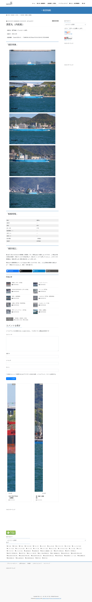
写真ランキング (67, 39)
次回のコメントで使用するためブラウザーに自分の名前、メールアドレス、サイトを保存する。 (32, 374)
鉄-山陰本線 (20, 558)
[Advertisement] (75, 53)
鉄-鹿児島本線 (30, 558)
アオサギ (28, 546)
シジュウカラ (77, 546)
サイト (8, 367)
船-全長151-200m (24, 555)
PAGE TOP (88, 582)
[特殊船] (39, 437)
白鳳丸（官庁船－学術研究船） (19, 303)
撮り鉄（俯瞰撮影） (47, 550)
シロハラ (11, 548)
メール (8, 360)
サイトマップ (47, 563)
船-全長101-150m (12, 555)
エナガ (43, 546)
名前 (8, 353)
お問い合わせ (22, 563)
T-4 (21, 546)
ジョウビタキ (20, 548)
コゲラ (68, 546)
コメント (9, 334)
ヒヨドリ (45, 548)
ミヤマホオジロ (63, 548)
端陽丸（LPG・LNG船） (17, 282)
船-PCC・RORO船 (71, 550)
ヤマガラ (10, 550)
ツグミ (37, 548)
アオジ (36, 546)
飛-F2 (39, 558)
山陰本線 (28, 550)
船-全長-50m (66, 553)
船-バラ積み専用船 (44, 553)
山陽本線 (36, 550)
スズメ (29, 548)
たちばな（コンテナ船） (44, 303)
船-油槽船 (82, 555)
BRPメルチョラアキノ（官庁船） (19, 310)
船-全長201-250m (36, 555)
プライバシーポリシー (12, 563)
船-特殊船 (11, 558)
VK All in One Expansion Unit (55, 598)
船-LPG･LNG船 (59, 550)
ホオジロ (53, 548)
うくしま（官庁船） (43, 289)
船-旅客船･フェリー (71, 555)
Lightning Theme (45, 598)
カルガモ (51, 546)
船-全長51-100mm (18, 319)
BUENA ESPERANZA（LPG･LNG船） (20, 289)
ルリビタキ (19, 550)
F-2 (9, 546)
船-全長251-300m (49, 555)
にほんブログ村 (68, 34)
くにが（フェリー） (43, 282)
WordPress (38, 598)
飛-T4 (45, 558)
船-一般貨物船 (56, 553)
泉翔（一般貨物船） (16, 296)
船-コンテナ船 (32, 553)
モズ (79, 548)
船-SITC (22, 553)
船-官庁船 (60, 555)
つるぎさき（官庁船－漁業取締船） (47, 296)
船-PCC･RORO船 (12, 553)
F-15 (15, 546)
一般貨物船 (55, 20)
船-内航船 (26, 319)
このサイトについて (37, 563)
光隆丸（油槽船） (43, 310)
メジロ (72, 548)
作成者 (28, 563)
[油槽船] (11, 437)
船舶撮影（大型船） (23, 318)
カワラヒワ (60, 546)
